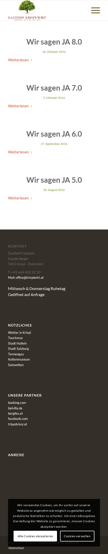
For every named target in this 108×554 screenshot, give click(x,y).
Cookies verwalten (77, 536)
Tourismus (15, 338)
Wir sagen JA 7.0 (54, 87)
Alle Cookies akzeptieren (35, 536)
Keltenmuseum (19, 359)
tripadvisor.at (17, 424)
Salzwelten (16, 365)
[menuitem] (93, 10)
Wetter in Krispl (19, 333)
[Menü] (93, 10)
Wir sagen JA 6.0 (54, 133)
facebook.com (18, 419)
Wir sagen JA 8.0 (54, 41)
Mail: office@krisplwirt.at (26, 277)
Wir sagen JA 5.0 (54, 179)
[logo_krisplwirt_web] (44, 10)
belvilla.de (15, 408)
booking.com (17, 403)
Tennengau (16, 354)
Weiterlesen (18, 60)
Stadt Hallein (17, 343)
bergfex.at (15, 413)
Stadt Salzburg (18, 349)
